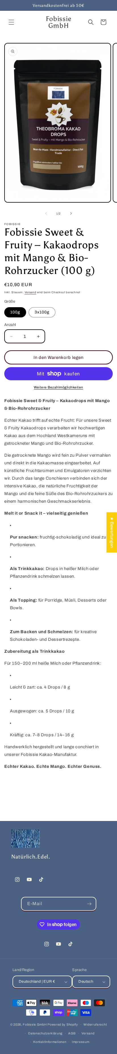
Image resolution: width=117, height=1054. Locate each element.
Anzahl (10, 325)
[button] (11, 22)
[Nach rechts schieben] (71, 213)
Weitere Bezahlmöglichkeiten (58, 387)
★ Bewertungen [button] (112, 532)
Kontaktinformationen (49, 1041)
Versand (30, 292)
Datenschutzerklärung (45, 1033)
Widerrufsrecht (95, 1024)
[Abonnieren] (89, 904)
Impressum (80, 1041)
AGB (72, 1033)
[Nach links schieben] (46, 213)
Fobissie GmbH (35, 1024)
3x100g (42, 312)
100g (15, 312)
